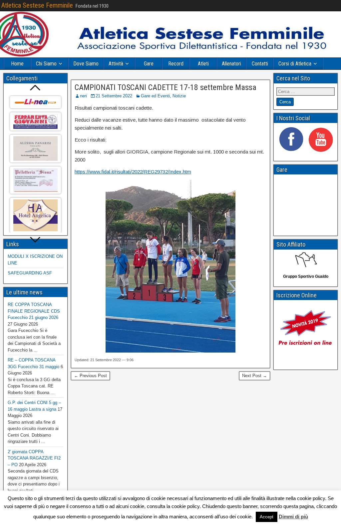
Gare (149, 63)
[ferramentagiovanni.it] (35, 121)
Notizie (179, 95)
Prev (35, 87)
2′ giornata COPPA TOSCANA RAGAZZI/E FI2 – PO (34, 458)
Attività (116, 63)
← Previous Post (90, 375)
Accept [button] (266, 516)
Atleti (203, 63)
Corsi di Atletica (294, 63)
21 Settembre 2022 (114, 95)
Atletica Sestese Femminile (37, 5)
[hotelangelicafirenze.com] (35, 215)
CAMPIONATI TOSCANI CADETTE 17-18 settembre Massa (165, 87)
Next (35, 240)
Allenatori (231, 63)
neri (83, 95)
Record (175, 63)
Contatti (260, 63)
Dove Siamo (86, 63)
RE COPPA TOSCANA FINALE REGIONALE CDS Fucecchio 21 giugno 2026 (34, 311)
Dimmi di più (293, 516)
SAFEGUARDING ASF (30, 272)
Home (17, 63)
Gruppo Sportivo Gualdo (305, 276)
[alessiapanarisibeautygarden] (35, 148)
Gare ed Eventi (155, 95)
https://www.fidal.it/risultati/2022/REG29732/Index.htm (133, 171)
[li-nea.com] (35, 102)
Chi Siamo (46, 63)
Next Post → (254, 375)
